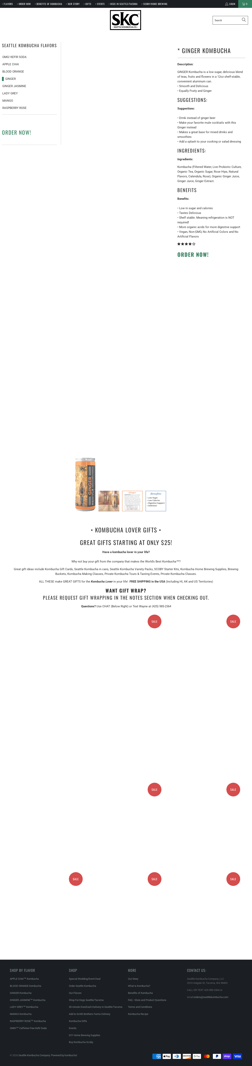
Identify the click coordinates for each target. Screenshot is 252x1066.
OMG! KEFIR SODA (14, 57)
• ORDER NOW (24, 4)
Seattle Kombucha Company (34, 1055)
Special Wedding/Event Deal (84, 978)
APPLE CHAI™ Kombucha (24, 978)
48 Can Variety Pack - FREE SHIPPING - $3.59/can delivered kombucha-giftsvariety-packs (204, 890)
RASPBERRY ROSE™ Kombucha (28, 1021)
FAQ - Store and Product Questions (147, 1000)
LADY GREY (10, 93)
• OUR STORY (73, 4)
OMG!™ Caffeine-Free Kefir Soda (28, 1028)
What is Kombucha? (139, 985)
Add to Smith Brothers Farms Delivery (89, 1014)
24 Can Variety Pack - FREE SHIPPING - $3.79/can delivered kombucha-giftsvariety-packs (126, 800)
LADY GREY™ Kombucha (24, 1006)
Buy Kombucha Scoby (81, 1042)
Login (232, 4)
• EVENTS (100, 4)
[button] (186, 244)
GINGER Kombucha (21, 992)
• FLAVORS (7, 4)
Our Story (133, 978)
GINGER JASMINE (14, 86)
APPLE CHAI (10, 64)
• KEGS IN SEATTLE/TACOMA (123, 4)
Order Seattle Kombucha (82, 985)
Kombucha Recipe (138, 1014)
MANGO (7, 100)
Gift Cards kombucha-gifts (47, 652)
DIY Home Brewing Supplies (84, 1035)
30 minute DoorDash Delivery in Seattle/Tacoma (95, 1006)
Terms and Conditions (140, 1006)
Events (72, 1028)
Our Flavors (75, 992)
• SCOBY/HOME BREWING (154, 4)
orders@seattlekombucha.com (211, 997)
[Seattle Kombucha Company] (125, 20)
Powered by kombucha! (64, 1055)
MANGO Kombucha (21, 1014)
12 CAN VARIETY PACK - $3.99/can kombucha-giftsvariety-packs (47, 800)
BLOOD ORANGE (13, 71)
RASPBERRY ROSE (14, 108)
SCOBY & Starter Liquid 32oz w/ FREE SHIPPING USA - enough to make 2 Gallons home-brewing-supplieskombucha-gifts (126, 691)
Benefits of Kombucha (140, 992)
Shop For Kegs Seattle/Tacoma (86, 1000)
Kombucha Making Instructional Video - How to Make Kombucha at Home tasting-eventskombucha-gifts (204, 632)
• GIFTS (87, 4)
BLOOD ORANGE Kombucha (25, 985)
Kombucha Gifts (78, 1021)
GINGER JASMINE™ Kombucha (27, 1000)
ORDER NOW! (16, 132)
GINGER (10, 79)
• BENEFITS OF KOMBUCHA (48, 4)
